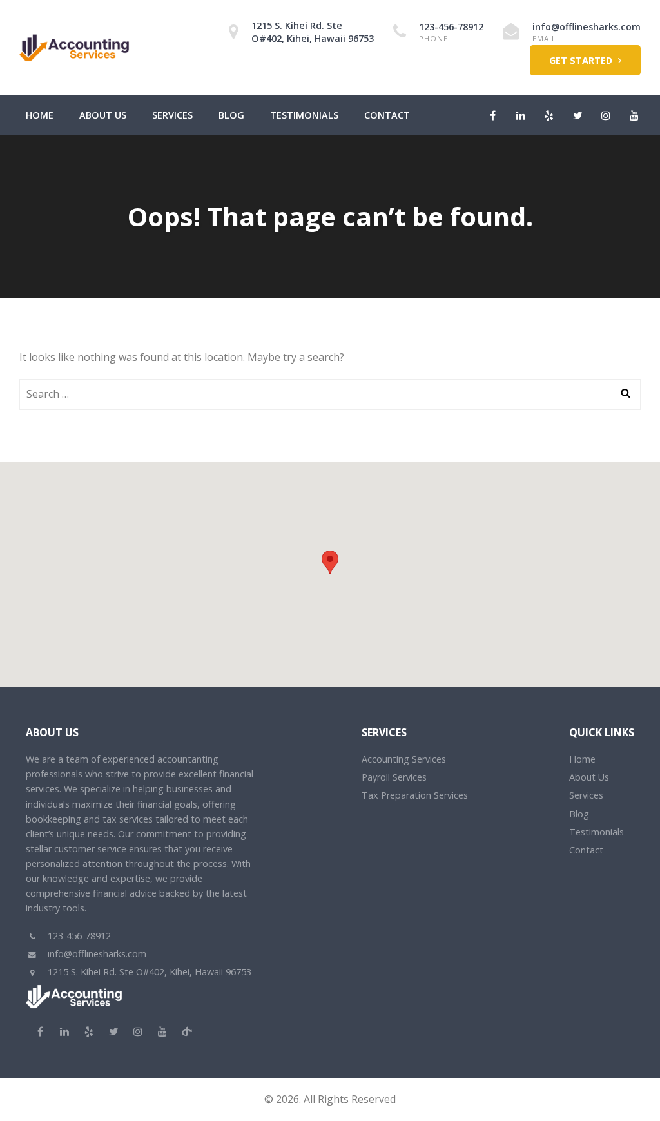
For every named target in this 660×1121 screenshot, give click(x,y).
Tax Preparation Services (415, 795)
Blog (231, 115)
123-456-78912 (451, 27)
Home (39, 115)
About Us (102, 115)
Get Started (582, 60)
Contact (387, 115)
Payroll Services (394, 777)
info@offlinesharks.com (586, 27)
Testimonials (304, 115)
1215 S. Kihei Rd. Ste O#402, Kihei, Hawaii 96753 (312, 31)
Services (172, 115)
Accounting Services (404, 759)
